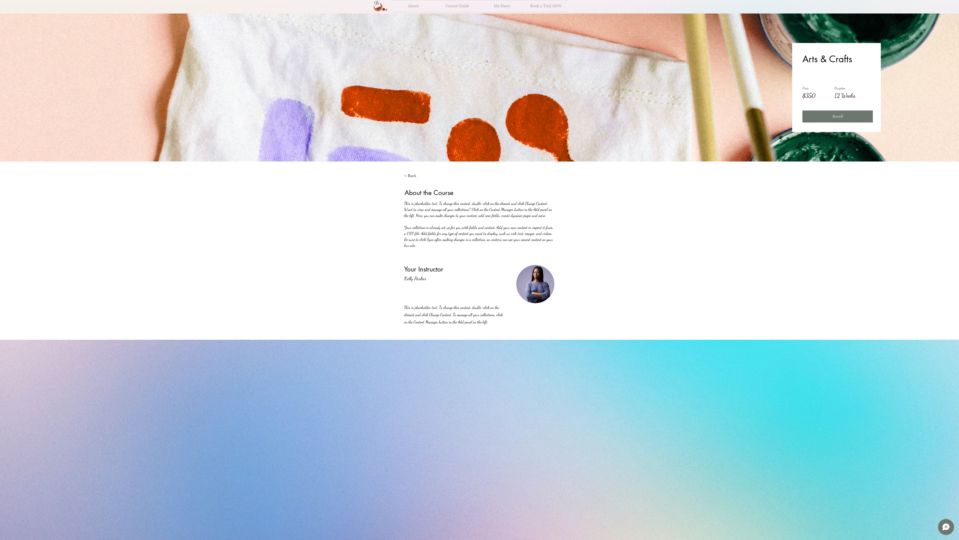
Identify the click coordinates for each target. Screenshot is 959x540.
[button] (837, 116)
